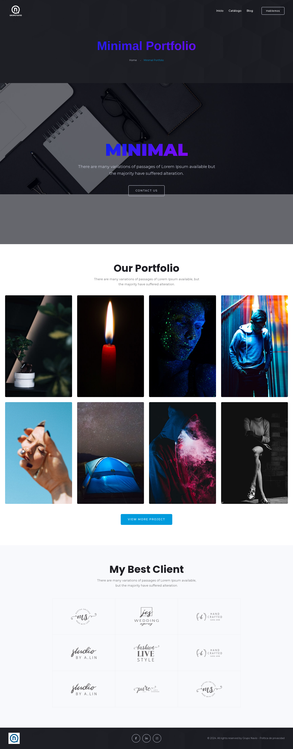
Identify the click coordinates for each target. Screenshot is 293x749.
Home (133, 60)
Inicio (219, 10)
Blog (250, 10)
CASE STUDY (24, 386)
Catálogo (235, 10)
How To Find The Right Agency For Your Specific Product (253, 368)
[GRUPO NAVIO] (15, 10)
